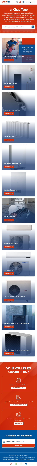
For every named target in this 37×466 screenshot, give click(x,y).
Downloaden (9, 60)
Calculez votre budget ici (18, 405)
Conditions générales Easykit (10, 457)
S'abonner (18, 445)
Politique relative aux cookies (10, 459)
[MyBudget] (23, 2)
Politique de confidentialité (27, 459)
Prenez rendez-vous (18, 388)
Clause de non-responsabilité (27, 457)
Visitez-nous (18, 423)
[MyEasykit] (20, 2)
